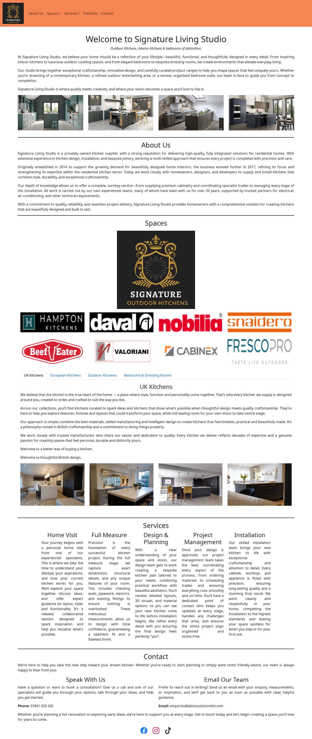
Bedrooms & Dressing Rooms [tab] (147, 375)
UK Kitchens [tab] (33, 375)
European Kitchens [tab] (66, 375)
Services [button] (70, 13)
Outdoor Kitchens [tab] (102, 375)
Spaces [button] (52, 13)
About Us (36, 13)
